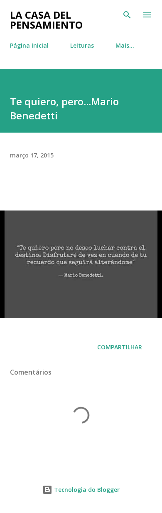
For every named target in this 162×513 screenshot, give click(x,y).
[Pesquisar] (127, 15)
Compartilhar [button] (119, 347)
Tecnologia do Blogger (86, 490)
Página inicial (29, 45)
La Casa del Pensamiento (46, 19)
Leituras (82, 45)
